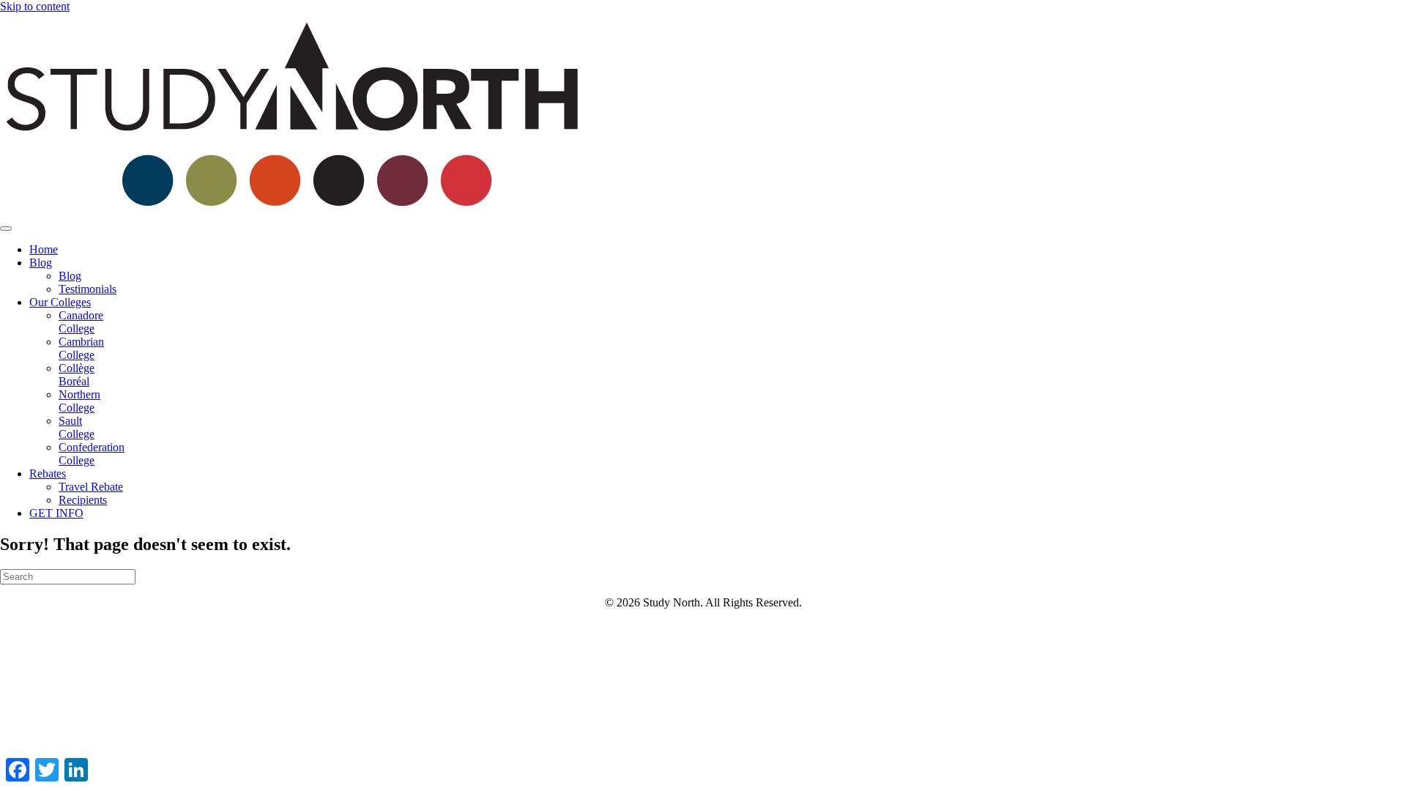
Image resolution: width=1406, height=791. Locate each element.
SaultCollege (76, 427)
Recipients (83, 500)
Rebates (47, 473)
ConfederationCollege (91, 454)
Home (43, 249)
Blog (40, 262)
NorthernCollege (79, 401)
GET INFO (56, 513)
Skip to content (35, 6)
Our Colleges (60, 302)
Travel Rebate (91, 486)
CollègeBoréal (76, 374)
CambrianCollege (81, 348)
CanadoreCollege (81, 322)
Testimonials (87, 289)
